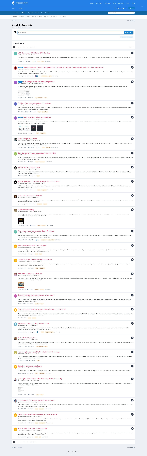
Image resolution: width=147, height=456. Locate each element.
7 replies (33, 111)
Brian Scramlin (21, 275)
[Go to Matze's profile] (15, 196)
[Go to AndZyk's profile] (15, 232)
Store (37, 13)
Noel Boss (20, 140)
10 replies (32, 204)
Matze (19, 197)
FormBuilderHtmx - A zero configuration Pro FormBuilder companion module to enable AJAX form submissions (63, 67)
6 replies (29, 61)
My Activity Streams (50, 16)
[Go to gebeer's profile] (15, 401)
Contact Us (71, 451)
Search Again (128, 32)
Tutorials (33, 232)
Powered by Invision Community (73, 453)
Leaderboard (45, 13)
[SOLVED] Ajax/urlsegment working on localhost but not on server (42, 309)
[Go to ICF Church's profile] (15, 182)
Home (13, 8)
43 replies (32, 332)
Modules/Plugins (35, 69)
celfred (20, 297)
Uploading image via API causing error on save (35, 260)
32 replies (30, 76)
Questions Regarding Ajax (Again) (30, 366)
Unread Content (37, 16)
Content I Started (24, 16)
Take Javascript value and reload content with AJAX (37, 153)
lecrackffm (20, 169)
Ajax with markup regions (27, 338)
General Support (36, 105)
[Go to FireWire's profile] (15, 68)
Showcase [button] (99, 3)
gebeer (20, 402)
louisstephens (21, 247)
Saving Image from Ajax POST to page (32, 245)
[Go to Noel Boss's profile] (15, 139)
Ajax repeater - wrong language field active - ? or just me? (39, 181)
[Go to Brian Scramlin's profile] (15, 274)
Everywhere (126, 12)
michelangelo (21, 211)
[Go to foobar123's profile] (15, 104)
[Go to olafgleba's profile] (15, 82)
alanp (19, 325)
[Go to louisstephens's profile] (15, 246)
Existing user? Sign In (120, 8)
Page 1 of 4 (33, 47)
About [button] (92, 3)
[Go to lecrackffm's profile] (15, 168)
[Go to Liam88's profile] (15, 154)
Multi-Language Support (38, 83)
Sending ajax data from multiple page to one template (37, 414)
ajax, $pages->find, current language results (39, 82)
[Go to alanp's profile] (15, 324)
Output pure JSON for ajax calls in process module (36, 400)
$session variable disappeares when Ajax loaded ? (36, 295)
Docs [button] (133, 3)
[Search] (133, 13)
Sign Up (131, 8)
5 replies (30, 289)
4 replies (31, 161)
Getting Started (35, 154)
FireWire (20, 69)
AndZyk (20, 232)
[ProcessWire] (20, 3)
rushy (19, 339)
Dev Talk (32, 54)
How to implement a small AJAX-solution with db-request (38, 352)
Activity (23, 13)
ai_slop (19, 54)
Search (14, 16)
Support (30, 13)
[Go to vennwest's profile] (15, 352)
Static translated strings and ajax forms (37, 117)
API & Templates (34, 197)
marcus (20, 380)
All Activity (63, 16)
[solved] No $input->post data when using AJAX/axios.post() (40, 379)
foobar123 (20, 105)
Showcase (36, 275)
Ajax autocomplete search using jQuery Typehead (36, 231)
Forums (20, 8)
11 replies (31, 394)
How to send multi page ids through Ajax (32, 428)
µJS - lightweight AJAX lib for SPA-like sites (34, 53)
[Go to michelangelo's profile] (15, 210)
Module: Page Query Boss (27, 139)
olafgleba (20, 83)
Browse (16, 13)
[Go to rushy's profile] (15, 338)
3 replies (30, 373)
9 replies (32, 175)
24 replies (31, 147)
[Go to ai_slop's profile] (15, 53)
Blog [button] (114, 3)
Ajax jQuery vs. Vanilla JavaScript (30, 195)
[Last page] (27, 47)
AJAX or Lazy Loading (26, 210)
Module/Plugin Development (38, 402)
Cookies (77, 451)
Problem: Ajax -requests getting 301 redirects (34, 103)
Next (24, 47)
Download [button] (121, 3)
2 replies (31, 97)
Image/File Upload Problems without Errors (33, 323)
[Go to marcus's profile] (15, 379)
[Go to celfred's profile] (15, 296)
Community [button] (107, 3)
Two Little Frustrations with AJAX (30, 274)
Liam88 (20, 154)
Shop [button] (127, 3)
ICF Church (21, 183)
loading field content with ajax (29, 167)
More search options (127, 37)
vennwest (20, 353)
